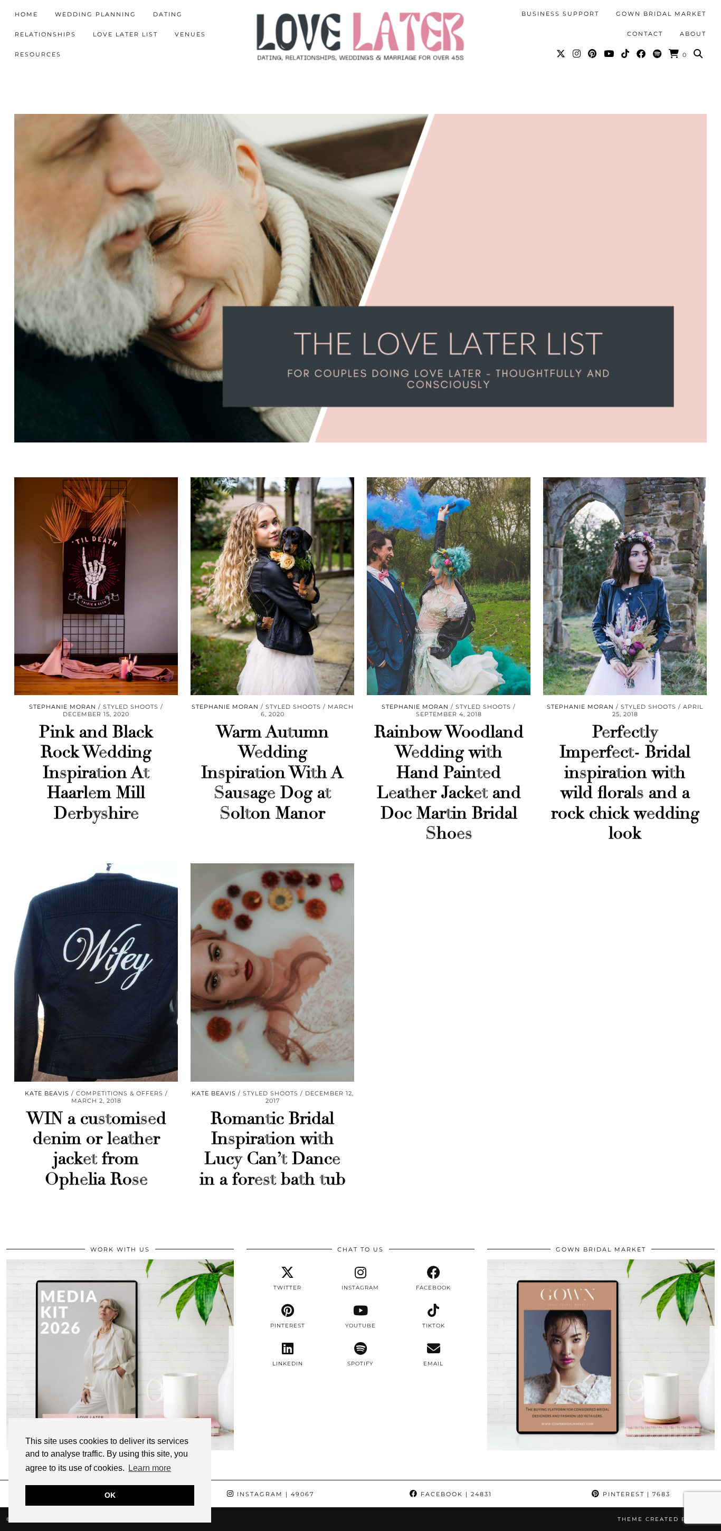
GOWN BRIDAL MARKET (661, 13)
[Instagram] (577, 54)
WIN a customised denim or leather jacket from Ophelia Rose (96, 1149)
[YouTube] (609, 54)
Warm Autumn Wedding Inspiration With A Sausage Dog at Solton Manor (272, 772)
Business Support (560, 13)
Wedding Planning (95, 14)
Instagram (274, 1494)
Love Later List (125, 34)
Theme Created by (666, 1519)
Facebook (455, 1494)
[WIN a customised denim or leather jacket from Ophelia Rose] (96, 972)
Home (26, 14)
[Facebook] (642, 54)
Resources (38, 54)
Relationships (45, 34)
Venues (190, 34)
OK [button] (110, 1495)
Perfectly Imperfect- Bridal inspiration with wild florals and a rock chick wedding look (625, 782)
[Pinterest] (592, 54)
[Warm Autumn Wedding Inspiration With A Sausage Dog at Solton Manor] (272, 586)
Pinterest (635, 1494)
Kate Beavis (47, 1093)
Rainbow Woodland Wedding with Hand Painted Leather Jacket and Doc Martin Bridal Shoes (449, 782)
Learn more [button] (149, 1467)
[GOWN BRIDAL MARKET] (601, 1447)
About (693, 33)
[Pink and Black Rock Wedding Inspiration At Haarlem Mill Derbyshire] (96, 586)
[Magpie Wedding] (360, 36)
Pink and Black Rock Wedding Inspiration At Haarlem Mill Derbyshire (96, 772)
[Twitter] (561, 54)
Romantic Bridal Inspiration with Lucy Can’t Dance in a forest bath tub (273, 1149)
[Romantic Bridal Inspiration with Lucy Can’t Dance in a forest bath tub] (272, 972)
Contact (645, 33)
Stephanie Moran (62, 706)
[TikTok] (625, 54)
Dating (168, 14)
